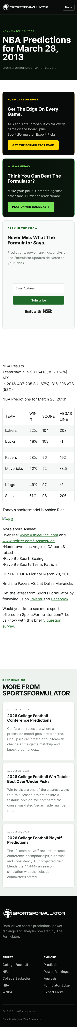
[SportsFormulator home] (30, 7)
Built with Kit (38, 311)
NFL (5, 972)
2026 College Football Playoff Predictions (34, 840)
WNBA (7, 992)
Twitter (36, 599)
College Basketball (16, 978)
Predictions (52, 965)
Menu (68, 7)
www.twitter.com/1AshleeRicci (28, 541)
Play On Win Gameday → (31, 206)
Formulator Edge (57, 985)
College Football (15, 965)
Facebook (59, 599)
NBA (5, 31)
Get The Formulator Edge (33, 145)
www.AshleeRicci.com (39, 535)
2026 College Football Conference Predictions (29, 718)
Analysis (50, 978)
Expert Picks (53, 992)
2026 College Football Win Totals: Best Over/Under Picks (38, 779)
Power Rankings (56, 972)
